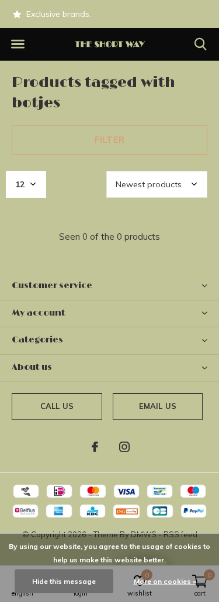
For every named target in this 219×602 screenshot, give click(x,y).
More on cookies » (165, 581)
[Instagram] (124, 447)
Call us (57, 406)
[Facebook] (95, 447)
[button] (17, 44)
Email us (157, 406)
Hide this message (64, 581)
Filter (109, 139)
